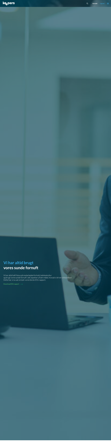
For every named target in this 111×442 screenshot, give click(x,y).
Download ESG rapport (11, 284)
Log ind (102, 3)
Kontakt (95, 3)
